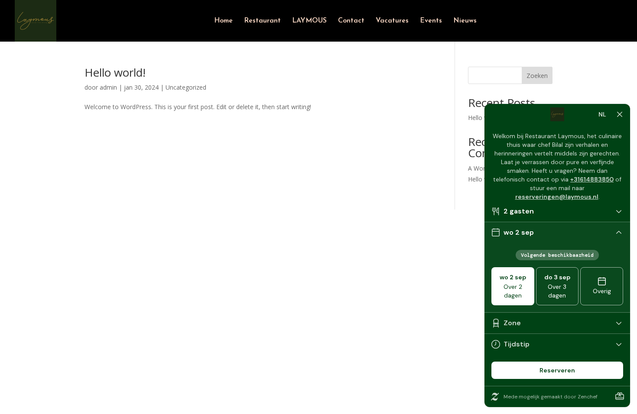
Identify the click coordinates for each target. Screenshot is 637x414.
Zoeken (537, 75)
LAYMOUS (309, 21)
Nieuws (465, 21)
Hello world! (115, 72)
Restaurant (262, 21)
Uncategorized (186, 87)
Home (223, 21)
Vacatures (392, 21)
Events (431, 21)
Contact (351, 21)
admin (108, 87)
